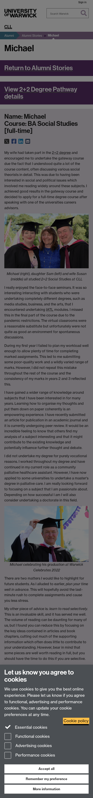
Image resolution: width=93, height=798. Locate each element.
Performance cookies (34, 755)
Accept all (46, 769)
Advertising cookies (33, 745)
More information (46, 789)
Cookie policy (76, 720)
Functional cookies (32, 736)
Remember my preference (46, 779)
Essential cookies (30, 727)
